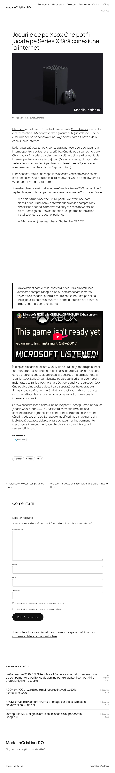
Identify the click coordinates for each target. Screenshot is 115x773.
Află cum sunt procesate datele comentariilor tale (54, 634)
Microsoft (18, 129)
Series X (29, 458)
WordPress (104, 766)
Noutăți (32, 117)
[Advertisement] (57, 253)
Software (40, 117)
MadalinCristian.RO (18, 7)
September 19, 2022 (71, 221)
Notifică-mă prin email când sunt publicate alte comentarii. (40, 603)
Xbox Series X (79, 129)
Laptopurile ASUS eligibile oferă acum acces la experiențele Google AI (44, 715)
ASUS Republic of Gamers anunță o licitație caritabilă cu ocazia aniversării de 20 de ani (46, 703)
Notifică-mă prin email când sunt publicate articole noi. (38, 609)
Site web (16, 590)
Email (15, 577)
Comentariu (18, 529)
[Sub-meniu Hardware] (63, 4)
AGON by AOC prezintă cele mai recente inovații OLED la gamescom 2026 (41, 691)
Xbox (39, 458)
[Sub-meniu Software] (49, 4)
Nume (15, 564)
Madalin (23, 117)
